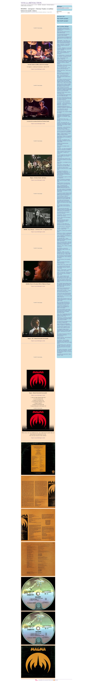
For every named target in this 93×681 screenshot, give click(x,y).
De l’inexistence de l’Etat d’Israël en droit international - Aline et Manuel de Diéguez (64, 256)
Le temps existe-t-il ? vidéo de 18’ (64, 226)
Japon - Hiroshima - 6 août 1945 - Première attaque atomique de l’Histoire (63, 45)
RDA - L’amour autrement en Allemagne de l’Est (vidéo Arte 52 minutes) (63, 76)
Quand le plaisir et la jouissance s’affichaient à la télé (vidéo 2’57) (63, 183)
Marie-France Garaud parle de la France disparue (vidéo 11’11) (63, 288)
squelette (40, 680)
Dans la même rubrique (63, 26)
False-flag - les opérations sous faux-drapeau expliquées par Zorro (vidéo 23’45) (64, 140)
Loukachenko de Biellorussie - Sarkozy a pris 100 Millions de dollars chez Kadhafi (63, 306)
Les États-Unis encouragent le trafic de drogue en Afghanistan (64, 322)
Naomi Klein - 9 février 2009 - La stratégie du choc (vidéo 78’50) (63, 165)
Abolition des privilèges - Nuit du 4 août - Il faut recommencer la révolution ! (64, 52)
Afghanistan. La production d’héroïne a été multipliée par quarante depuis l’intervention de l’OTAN (64, 318)
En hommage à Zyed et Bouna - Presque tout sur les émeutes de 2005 (63, 205)
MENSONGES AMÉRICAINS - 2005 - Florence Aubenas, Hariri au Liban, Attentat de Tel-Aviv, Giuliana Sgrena (64, 62)
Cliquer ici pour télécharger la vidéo (38, 69)
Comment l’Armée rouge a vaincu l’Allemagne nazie (63, 93)
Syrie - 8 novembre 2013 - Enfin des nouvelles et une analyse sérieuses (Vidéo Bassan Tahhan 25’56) (64, 243)
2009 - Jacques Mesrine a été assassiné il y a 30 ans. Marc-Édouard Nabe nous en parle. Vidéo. (64, 277)
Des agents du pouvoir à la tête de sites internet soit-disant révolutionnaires (64, 334)
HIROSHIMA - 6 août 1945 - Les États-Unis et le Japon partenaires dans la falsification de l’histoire (64, 41)
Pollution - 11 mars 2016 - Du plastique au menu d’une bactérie (63, 224)
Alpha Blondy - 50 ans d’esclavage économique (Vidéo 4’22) (64, 66)
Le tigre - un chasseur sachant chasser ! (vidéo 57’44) (63, 228)
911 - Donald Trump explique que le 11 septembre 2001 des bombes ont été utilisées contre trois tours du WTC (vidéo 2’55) (64, 285)
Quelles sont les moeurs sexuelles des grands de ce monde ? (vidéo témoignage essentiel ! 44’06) (64, 84)
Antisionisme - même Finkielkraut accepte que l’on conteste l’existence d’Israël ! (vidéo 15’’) (63, 128)
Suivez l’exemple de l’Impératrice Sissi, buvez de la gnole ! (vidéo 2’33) (63, 180)
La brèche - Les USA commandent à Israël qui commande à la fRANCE (64, 149)
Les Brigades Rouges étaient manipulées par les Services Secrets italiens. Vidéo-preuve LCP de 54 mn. (64, 331)
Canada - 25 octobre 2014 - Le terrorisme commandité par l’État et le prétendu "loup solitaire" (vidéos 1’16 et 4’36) (64, 124)
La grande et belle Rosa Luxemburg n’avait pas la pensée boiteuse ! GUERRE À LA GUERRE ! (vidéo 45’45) (64, 116)
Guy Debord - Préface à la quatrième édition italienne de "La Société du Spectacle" (64, 137)
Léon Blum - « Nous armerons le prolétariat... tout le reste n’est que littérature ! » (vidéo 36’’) (64, 103)
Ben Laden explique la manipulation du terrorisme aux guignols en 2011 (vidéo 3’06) (64, 190)
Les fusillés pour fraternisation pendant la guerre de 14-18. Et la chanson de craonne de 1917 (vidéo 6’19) (64, 202)
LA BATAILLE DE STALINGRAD (63, 101)
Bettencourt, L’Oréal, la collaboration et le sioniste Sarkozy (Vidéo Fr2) (64, 234)
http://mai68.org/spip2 (62, 18)
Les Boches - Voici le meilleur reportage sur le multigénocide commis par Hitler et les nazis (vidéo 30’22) (64, 342)
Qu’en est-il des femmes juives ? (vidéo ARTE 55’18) (63, 32)
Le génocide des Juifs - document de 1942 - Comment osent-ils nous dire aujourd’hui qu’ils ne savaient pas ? (64, 346)
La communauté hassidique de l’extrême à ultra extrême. (63, 35)
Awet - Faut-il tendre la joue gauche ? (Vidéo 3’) (62, 58)
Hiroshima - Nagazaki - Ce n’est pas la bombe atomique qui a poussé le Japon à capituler (64, 48)
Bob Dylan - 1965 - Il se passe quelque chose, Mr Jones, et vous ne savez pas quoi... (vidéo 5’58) (64, 252)
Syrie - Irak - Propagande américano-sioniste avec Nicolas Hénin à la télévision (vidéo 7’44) (64, 315)
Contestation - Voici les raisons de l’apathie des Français (64, 215)
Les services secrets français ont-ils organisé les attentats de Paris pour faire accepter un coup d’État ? (64, 193)
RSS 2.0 (56, 680)
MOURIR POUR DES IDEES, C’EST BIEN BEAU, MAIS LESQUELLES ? (63, 221)
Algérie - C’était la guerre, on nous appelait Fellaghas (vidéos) (64, 134)
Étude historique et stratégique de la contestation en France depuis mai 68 (64, 38)
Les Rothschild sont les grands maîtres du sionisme (63, 213)
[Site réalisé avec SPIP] (36, 680)
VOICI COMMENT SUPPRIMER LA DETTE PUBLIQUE (64, 236)
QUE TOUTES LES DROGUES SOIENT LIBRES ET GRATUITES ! (64, 324)
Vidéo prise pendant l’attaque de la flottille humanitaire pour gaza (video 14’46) (64, 280)
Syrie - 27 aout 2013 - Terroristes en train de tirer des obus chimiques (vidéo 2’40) (64, 273)
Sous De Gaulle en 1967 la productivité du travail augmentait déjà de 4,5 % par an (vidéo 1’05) (63, 197)
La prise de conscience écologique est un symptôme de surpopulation (64, 131)
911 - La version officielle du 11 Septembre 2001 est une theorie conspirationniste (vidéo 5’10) (63, 303)
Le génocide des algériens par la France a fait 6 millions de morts (63, 327)
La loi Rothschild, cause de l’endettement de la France (62, 109)
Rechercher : (59, 11)
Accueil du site (23, 4)
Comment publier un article (32, 4)
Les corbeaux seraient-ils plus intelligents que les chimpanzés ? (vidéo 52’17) (63, 29)
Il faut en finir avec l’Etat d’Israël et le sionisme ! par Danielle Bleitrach (64, 294)
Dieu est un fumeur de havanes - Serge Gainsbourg (63, 262)
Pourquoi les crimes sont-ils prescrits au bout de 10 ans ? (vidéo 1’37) (64, 168)
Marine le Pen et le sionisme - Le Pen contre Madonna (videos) (63, 73)
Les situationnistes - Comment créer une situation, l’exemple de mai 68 (64, 56)
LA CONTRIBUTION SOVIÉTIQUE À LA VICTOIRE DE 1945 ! (64, 95)
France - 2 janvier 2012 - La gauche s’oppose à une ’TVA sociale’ (64, 270)
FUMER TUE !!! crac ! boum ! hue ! (64, 264)
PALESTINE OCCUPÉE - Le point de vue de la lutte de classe (64, 291)
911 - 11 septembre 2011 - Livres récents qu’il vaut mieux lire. (63, 68)
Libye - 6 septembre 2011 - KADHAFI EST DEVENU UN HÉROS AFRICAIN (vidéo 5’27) (63, 186)
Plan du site (51, 680)
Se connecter (45, 680)
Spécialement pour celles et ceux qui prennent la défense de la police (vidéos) (64, 159)
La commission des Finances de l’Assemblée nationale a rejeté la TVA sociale (63, 267)
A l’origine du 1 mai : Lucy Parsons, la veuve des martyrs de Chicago (64, 119)
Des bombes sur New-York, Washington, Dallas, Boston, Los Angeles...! (63, 249)
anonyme (33, 12)
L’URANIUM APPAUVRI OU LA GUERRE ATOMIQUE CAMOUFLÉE (64, 107)
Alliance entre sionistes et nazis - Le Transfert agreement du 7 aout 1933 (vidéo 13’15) (64, 299)
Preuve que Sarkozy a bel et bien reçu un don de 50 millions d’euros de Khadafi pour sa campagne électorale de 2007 (64, 311)
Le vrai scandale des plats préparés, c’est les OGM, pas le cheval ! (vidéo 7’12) (64, 155)
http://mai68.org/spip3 (62, 21)
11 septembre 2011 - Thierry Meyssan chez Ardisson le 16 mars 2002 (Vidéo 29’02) (64, 239)
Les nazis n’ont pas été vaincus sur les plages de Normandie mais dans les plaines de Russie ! (64, 98)
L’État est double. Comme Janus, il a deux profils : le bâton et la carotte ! (64, 152)
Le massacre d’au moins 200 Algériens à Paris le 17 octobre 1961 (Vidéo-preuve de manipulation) (64, 209)
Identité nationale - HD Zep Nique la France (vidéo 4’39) (64, 338)
